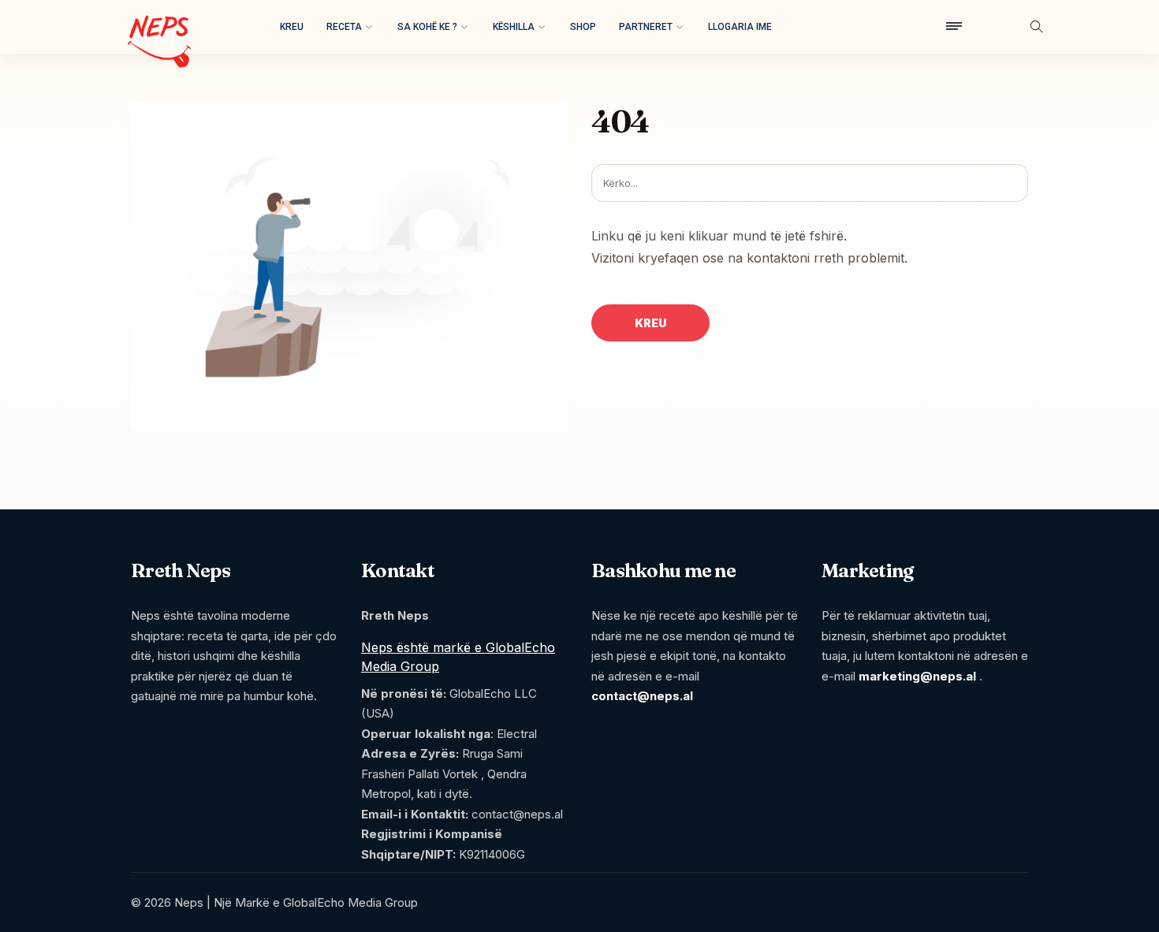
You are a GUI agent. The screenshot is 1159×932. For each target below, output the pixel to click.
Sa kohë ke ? (427, 26)
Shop (583, 26)
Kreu (292, 26)
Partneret (646, 26)
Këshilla (514, 26)
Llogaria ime (740, 26)
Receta (344, 26)
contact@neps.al (642, 695)
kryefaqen (668, 258)
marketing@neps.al (917, 676)
